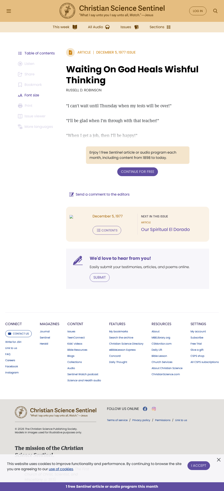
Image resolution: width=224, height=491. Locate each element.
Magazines (49, 323)
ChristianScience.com (166, 374)
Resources (161, 323)
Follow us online (123, 409)
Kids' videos (74, 343)
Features (117, 323)
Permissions (162, 420)
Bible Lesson (159, 356)
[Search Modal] (215, 11)
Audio (71, 368)
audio (84, 380)
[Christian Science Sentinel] (112, 11)
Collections (74, 362)
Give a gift (197, 350)
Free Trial (196, 343)
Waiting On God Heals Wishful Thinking (132, 75)
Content (75, 323)
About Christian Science (167, 368)
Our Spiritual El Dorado (165, 229)
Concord (115, 356)
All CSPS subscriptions (205, 362)
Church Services (162, 362)
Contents (109, 230)
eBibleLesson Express (122, 350)
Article (84, 52)
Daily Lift (157, 350)
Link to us (11, 348)
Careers (10, 360)
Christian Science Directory (126, 343)
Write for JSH (13, 342)
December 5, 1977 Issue (116, 52)
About (155, 331)
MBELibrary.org (161, 337)
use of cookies (61, 469)
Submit (99, 277)
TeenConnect (76, 337)
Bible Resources (77, 350)
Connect (13, 323)
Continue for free (137, 171)
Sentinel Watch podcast (82, 374)
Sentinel (45, 337)
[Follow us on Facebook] (145, 408)
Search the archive (121, 337)
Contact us (21, 333)
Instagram (12, 372)
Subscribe (197, 337)
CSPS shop (197, 356)
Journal (45, 331)
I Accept (198, 465)
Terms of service (117, 420)
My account (198, 331)
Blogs (70, 356)
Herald (44, 343)
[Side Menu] (9, 11)
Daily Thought (118, 362)
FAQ (7, 354)
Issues (71, 331)
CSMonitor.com (162, 343)
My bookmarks (118, 331)
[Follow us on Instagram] (154, 408)
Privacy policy (141, 420)
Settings (198, 323)
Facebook (11, 366)
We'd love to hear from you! (120, 258)
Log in (198, 11)
